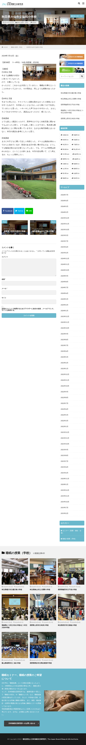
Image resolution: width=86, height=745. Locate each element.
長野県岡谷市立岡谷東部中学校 (41, 663)
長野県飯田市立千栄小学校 (70, 104)
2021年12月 (65, 432)
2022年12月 (65, 374)
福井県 (77, 154)
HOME (6, 47)
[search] (82, 76)
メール (4, 288)
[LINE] (29, 211)
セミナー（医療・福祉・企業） (71, 532)
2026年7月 (64, 195)
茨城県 (76, 140)
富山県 (76, 149)
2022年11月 (65, 380)
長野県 (65, 159)
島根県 (76, 164)
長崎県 (65, 178)
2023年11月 (65, 322)
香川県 (65, 173)
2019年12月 (65, 490)
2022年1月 (64, 426)
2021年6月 (64, 467)
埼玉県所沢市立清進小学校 (67, 625)
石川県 (65, 154)
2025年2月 (64, 253)
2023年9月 (64, 334)
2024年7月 (64, 287)
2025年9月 (64, 235)
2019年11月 (65, 496)
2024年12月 (65, 258)
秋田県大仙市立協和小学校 (35, 47)
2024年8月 (64, 282)
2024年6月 (64, 293)
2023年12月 (65, 316)
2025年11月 (65, 224)
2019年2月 (64, 513)
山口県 (65, 168)
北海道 (65, 135)
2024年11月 (65, 264)
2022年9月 (64, 392)
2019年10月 (65, 502)
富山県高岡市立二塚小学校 (11, 663)
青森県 (76, 135)
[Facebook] (8, 211)
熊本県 (76, 178)
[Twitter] (19, 211)
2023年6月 (64, 351)
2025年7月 (64, 241)
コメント (5, 257)
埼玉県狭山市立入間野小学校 (71, 99)
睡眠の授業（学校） (23, 22)
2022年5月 (64, 415)
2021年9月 (64, 450)
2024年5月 (64, 299)
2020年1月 (64, 484)
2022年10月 (65, 386)
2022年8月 (64, 397)
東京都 (65, 149)
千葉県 (76, 144)
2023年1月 (64, 368)
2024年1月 (64, 311)
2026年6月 (64, 200)
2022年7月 (64, 403)
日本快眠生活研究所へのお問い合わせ (22, 723)
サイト (4, 297)
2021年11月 (65, 438)
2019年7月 (64, 507)
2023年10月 (65, 328)
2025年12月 (65, 218)
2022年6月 (64, 409)
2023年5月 (64, 357)
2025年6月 (64, 247)
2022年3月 (64, 421)
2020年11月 (65, 478)
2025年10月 (65, 229)
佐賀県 (76, 173)
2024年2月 (64, 305)
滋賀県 (77, 159)
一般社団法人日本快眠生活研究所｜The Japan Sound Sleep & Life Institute (50, 739)
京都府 (65, 164)
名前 (4, 279)
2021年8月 (64, 455)
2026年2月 (64, 212)
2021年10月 (65, 444)
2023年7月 (64, 345)
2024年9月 (64, 276)
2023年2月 (64, 363)
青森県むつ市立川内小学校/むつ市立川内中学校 (72, 111)
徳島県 (76, 168)
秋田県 (34, 22)
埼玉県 (65, 144)
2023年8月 (64, 339)
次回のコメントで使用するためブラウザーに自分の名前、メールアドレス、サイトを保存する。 (28, 309)
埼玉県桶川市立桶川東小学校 (71, 93)
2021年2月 (64, 473)
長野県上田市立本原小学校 (70, 118)
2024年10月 (65, 270)
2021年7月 (64, 461)
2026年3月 (64, 206)
